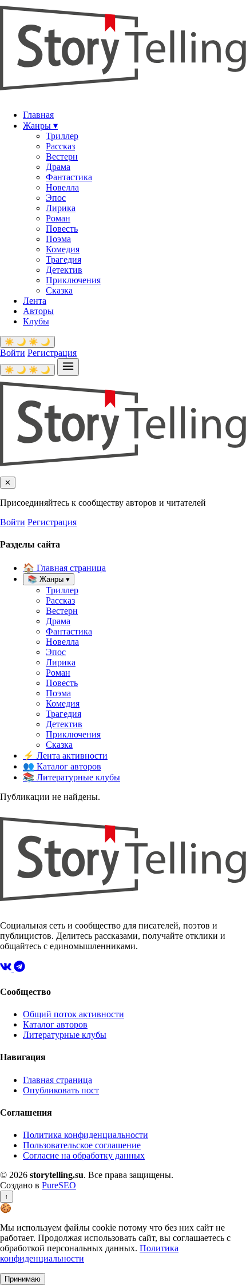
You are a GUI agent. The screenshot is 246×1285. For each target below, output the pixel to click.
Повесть (62, 228)
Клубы (36, 321)
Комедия (63, 249)
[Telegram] (19, 969)
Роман (58, 218)
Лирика (61, 208)
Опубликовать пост (61, 1090)
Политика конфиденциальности (85, 1135)
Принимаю (23, 1279)
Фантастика (69, 177)
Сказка (59, 290)
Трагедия (63, 259)
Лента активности (65, 755)
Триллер (62, 136)
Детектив (64, 270)
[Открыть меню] (68, 367)
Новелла (62, 187)
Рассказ (60, 146)
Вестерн (62, 156)
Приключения (73, 280)
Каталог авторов (62, 766)
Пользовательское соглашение (82, 1145)
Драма (58, 167)
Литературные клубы (71, 777)
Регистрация (52, 353)
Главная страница (64, 568)
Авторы (38, 311)
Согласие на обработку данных (84, 1155)
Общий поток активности (73, 1014)
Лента (34, 301)
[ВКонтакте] (7, 969)
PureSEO (59, 1185)
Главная (38, 115)
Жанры (40, 125)
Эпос (56, 198)
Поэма (58, 239)
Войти (12, 353)
